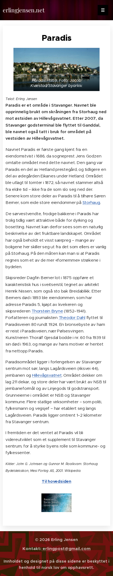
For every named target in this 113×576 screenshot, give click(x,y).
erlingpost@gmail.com (66, 548)
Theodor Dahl (72, 317)
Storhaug (91, 202)
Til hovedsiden (56, 481)
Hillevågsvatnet (47, 375)
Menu (103, 10)
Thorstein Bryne (47, 311)
